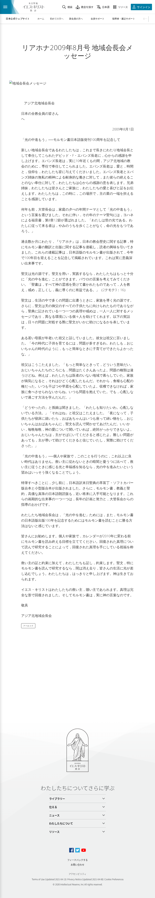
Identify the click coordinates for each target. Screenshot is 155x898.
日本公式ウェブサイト (18, 18)
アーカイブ (28, 625)
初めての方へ (57, 18)
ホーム (40, 18)
